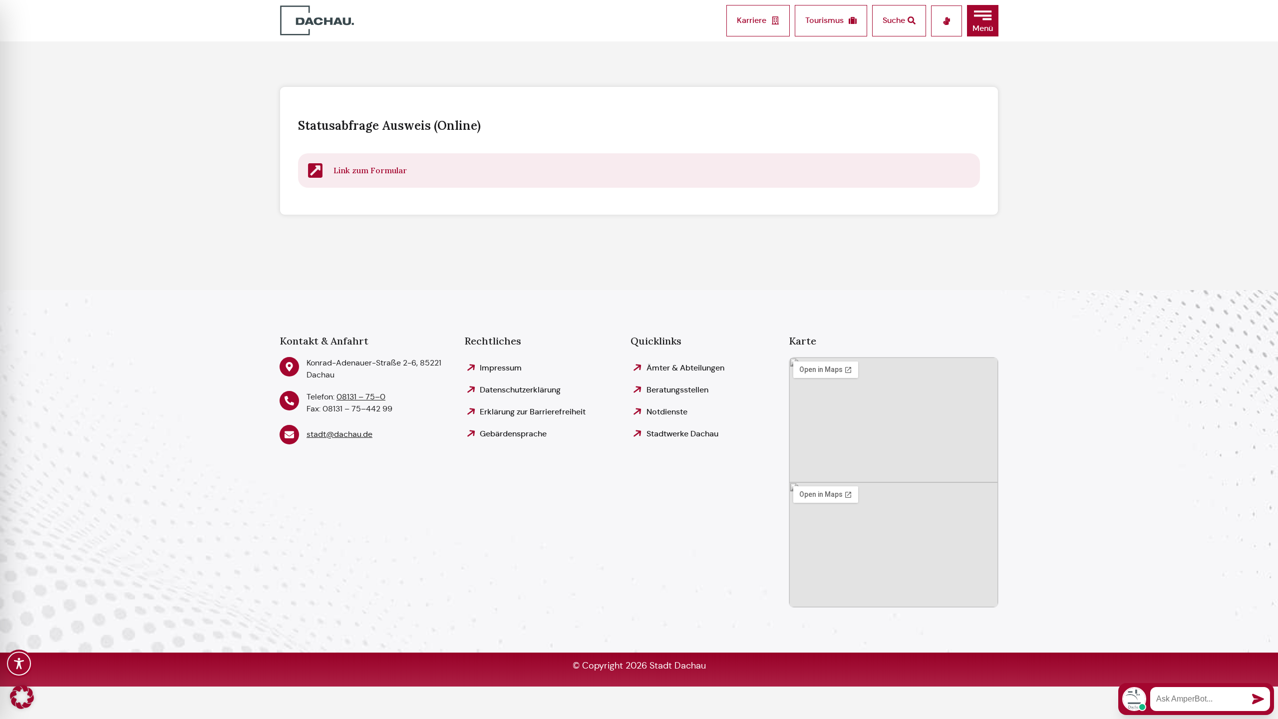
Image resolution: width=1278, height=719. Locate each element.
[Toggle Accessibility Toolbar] (19, 664)
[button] (982, 20)
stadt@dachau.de (339, 434)
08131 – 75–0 (360, 396)
